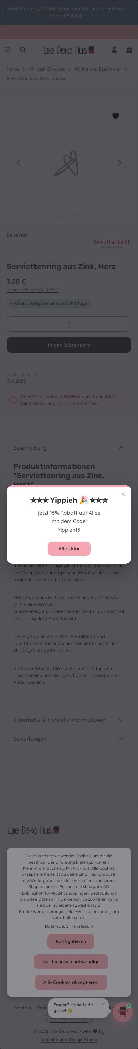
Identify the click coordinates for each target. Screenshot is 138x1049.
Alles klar (69, 548)
